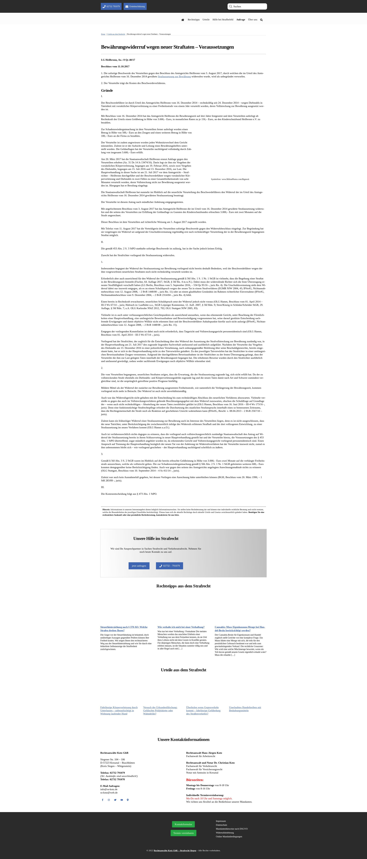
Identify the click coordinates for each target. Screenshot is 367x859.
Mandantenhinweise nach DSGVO (232, 829)
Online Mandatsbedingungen (229, 836)
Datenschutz (221, 825)
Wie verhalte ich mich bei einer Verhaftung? (181, 627)
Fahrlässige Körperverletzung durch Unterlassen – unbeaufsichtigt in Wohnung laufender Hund (119, 710)
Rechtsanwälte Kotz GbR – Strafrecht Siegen (175, 850)
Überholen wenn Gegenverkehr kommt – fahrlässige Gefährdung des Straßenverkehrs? (203, 710)
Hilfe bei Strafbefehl (223, 19)
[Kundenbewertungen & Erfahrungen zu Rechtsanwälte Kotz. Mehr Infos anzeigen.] (127, 836)
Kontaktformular (183, 824)
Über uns (252, 19)
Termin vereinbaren (183, 833)
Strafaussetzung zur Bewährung (174, 76)
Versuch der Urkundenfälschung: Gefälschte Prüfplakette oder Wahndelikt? (160, 710)
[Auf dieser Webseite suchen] (262, 20)
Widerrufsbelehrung (225, 832)
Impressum (221, 821)
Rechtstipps (194, 19)
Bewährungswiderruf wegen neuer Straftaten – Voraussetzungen (167, 47)
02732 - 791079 (171, 565)
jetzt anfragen (139, 565)
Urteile (206, 19)
